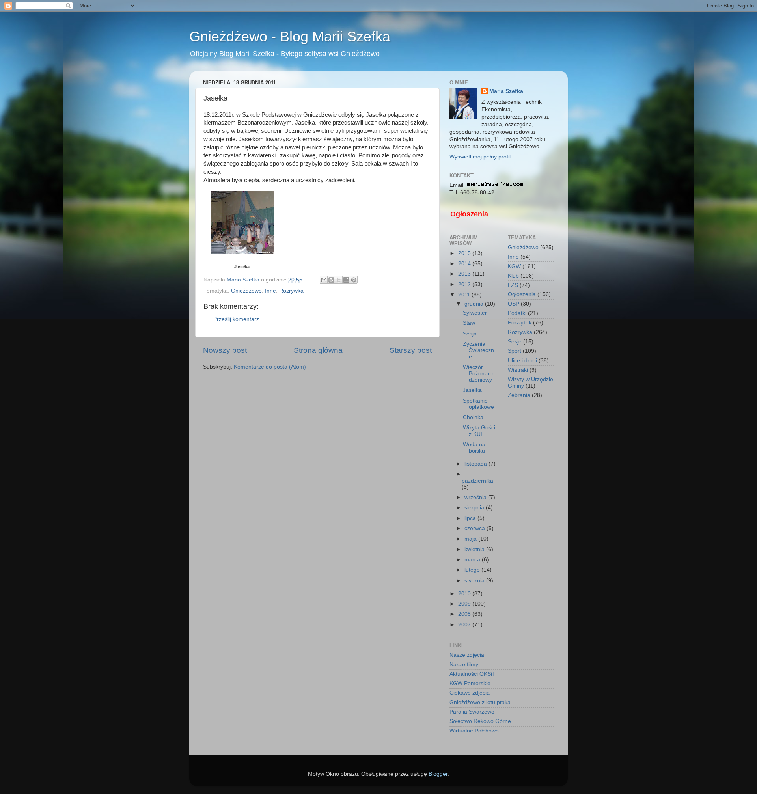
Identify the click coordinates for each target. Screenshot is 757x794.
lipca (470, 518)
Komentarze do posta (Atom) (270, 367)
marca (473, 560)
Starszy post (411, 350)
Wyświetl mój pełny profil (480, 157)
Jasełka (242, 266)
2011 (465, 295)
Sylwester (475, 313)
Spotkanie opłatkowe (478, 404)
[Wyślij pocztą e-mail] (324, 280)
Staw (469, 323)
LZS (513, 285)
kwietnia (475, 549)
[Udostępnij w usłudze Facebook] (346, 280)
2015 (465, 253)
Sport (514, 351)
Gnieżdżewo (246, 291)
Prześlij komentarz (236, 319)
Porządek (519, 323)
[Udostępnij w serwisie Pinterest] (354, 280)
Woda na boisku (474, 448)
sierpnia (475, 508)
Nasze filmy (463, 664)
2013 (465, 274)
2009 (465, 604)
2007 (465, 625)
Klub (513, 276)
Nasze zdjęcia (466, 655)
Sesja (470, 334)
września (476, 497)
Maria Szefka (506, 91)
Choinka (473, 417)
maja (471, 539)
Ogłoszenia (469, 214)
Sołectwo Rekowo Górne (480, 721)
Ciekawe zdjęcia (469, 693)
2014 (465, 264)
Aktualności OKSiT (472, 674)
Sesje (515, 342)
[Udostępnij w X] (339, 280)
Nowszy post (225, 350)
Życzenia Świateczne (478, 350)
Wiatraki (518, 370)
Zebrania (519, 395)
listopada (476, 464)
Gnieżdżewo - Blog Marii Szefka (289, 36)
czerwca (475, 528)
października (477, 481)
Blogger (438, 774)
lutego (472, 570)
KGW (514, 266)
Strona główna (318, 350)
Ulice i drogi (522, 360)
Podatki (517, 313)
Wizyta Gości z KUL (479, 431)
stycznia (475, 580)
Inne (270, 291)
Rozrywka (291, 291)
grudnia (474, 304)
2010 (465, 593)
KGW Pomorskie (469, 683)
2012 (465, 284)
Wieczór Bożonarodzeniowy (478, 373)
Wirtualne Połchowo (474, 731)
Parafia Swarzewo (471, 712)
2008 (465, 614)
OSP (513, 304)
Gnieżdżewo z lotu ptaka (480, 702)
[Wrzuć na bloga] (331, 280)
